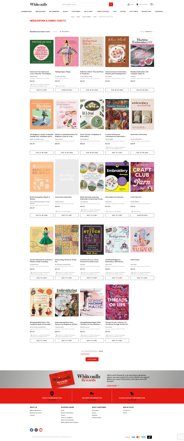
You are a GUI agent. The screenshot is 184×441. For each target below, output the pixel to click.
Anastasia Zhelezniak (136, 139)
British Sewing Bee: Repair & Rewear (40, 198)
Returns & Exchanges (67, 420)
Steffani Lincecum (84, 327)
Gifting (123, 11)
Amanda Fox (108, 201)
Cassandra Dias (84, 201)
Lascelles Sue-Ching (60, 76)
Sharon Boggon (109, 139)
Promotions (146, 11)
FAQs (62, 410)
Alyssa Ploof (108, 76)
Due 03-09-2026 (92, 90)
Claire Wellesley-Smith (86, 76)
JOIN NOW (112, 386)
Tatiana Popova (59, 139)
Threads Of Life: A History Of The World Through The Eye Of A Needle (116, 323)
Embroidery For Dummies (114, 197)
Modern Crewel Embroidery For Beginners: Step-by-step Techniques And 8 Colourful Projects (66, 135)
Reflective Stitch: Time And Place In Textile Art (92, 73)
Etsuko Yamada (34, 327)
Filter (65, 31)
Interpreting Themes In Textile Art (65, 260)
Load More (92, 359)
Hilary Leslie (108, 264)
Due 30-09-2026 (92, 152)
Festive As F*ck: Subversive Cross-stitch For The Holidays (40, 73)
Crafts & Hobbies (86, 16)
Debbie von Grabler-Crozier (37, 139)
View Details (67, 90)
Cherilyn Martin (67, 264)
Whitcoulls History (35, 410)
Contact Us (126, 410)
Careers (32, 415)
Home (72, 17)
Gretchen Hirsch (59, 201)
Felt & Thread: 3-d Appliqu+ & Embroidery (90, 135)
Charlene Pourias (59, 327)
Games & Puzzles (103, 11)
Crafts (95, 16)
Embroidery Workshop (139, 134)
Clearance (159, 11)
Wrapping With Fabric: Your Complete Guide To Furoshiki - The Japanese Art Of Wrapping (41, 323)
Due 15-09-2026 (42, 152)
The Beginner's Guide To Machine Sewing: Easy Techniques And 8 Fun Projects (41, 135)
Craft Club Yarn (136, 197)
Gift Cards (134, 11)
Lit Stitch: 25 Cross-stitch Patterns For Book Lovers (89, 260)
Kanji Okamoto (42, 327)
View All (101, 351)
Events (94, 413)
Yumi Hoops (134, 264)
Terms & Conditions (67, 417)
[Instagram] (36, 430)
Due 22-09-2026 (142, 90)
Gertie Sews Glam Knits (63, 197)
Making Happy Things (62, 72)
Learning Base (26, 11)
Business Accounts (35, 413)
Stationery (76, 11)
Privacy (63, 415)
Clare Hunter (108, 327)
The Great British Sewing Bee (37, 201)
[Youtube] (40, 430)
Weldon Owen (33, 76)
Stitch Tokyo (135, 260)
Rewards (94, 415)
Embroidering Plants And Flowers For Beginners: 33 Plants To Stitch (66, 323)
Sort (142, 31)
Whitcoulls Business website (69, 422)
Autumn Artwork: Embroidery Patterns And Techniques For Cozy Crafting (116, 73)
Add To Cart (42, 90)
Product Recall (96, 417)
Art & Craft (88, 11)
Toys (114, 11)
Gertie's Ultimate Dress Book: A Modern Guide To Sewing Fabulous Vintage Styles (41, 261)
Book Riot (82, 264)
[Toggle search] (111, 4)
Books (65, 11)
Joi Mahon (133, 76)
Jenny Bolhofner (84, 139)
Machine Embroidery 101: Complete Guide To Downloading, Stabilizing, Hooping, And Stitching (140, 73)
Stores (125, 413)
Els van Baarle (58, 264)
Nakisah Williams (135, 201)
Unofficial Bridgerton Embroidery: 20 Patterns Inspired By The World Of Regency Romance (114, 261)
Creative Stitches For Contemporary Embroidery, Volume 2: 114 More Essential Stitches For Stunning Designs (115, 135)
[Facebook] (31, 430)
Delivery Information (67, 413)
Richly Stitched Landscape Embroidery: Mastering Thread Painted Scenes (91, 198)
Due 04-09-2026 (117, 90)
